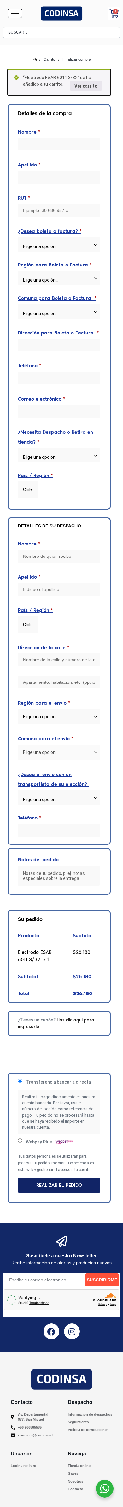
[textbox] (59, 246)
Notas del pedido (39, 859)
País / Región (35, 475)
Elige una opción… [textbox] (40, 313)
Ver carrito (85, 86)
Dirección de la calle (43, 648)
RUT (24, 198)
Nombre (29, 132)
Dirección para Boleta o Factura (58, 333)
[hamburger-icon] (15, 13)
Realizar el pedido (59, 1185)
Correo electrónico (41, 399)
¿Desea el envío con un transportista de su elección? (53, 779)
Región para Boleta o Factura (54, 265)
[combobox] (59, 244)
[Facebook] (51, 1331)
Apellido (29, 165)
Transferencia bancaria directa (58, 1082)
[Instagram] (72, 1331)
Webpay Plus (39, 1141)
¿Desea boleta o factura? (49, 231)
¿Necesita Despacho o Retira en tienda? (55, 437)
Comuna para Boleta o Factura (57, 298)
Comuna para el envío (45, 739)
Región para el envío (44, 703)
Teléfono (29, 366)
